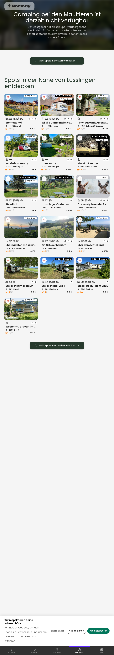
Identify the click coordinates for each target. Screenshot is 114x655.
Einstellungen (58, 630)
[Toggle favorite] (8, 97)
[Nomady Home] (19, 6)
